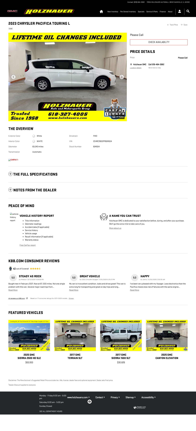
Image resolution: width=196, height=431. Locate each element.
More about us (115, 228)
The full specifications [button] (35, 174)
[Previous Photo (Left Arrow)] (13, 77)
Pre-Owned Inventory (128, 11)
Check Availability (158, 42)
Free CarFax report (28, 245)
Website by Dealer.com (140, 407)
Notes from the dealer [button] (34, 190)
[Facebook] (90, 402)
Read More (12, 290)
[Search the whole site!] (188, 11)
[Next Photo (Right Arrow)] (122, 77)
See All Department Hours (50, 411)
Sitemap (130, 397)
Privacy (71, 298)
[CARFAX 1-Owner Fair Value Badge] (13, 160)
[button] (66, 28)
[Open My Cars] (179, 12)
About (170, 11)
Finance (163, 11)
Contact (99, 397)
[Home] (13, 11)
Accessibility (147, 397)
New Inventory (112, 11)
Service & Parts (152, 11)
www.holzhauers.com (77, 397)
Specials (141, 11)
